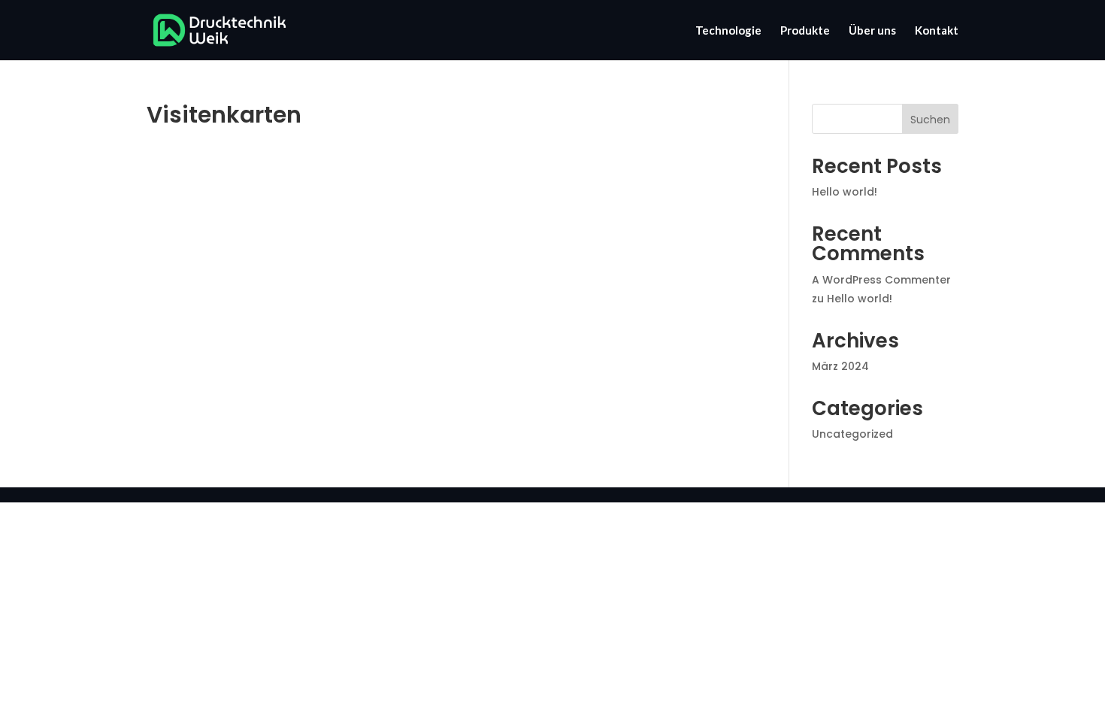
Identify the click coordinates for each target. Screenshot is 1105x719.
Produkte (805, 31)
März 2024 (840, 366)
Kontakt (936, 31)
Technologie (728, 31)
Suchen (930, 119)
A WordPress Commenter (881, 279)
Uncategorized (852, 433)
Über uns (872, 31)
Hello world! (844, 191)
